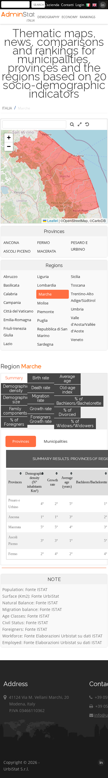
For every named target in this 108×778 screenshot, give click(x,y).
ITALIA (7, 108)
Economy (69, 17)
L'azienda (51, 4)
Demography (48, 17)
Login (79, 4)
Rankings (87, 17)
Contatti (67, 4)
